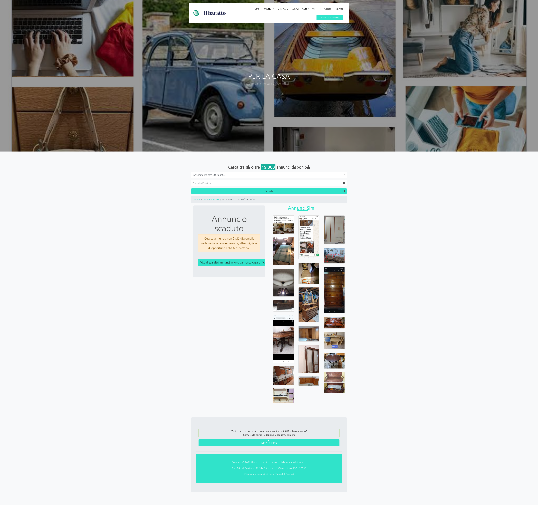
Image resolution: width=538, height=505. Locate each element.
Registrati (338, 9)
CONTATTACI (308, 9)
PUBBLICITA (268, 9)
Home (196, 199)
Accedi (327, 9)
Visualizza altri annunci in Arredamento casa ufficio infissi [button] (237, 262)
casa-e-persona (211, 199)
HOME (256, 9)
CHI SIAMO (283, 9)
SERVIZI (295, 9)
